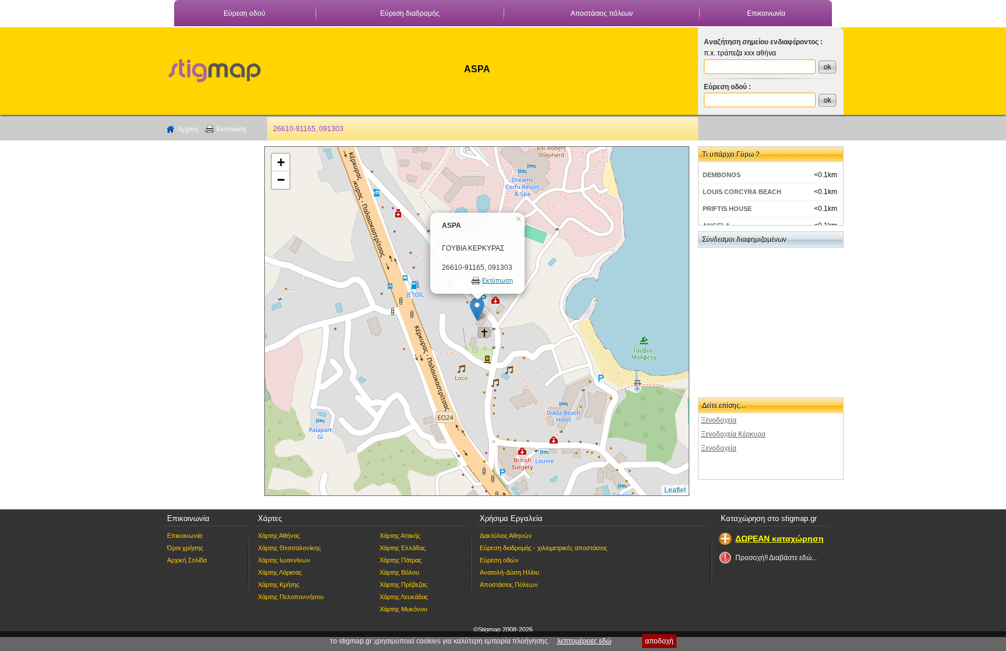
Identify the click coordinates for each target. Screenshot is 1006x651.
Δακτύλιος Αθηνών (506, 535)
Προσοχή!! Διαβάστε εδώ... (776, 558)
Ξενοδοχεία (718, 420)
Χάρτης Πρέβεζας (403, 584)
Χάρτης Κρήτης (278, 584)
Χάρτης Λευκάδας (404, 596)
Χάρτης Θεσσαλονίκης (289, 547)
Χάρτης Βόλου (399, 572)
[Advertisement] (209, 321)
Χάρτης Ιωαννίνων (284, 560)
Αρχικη (187, 129)
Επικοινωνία (766, 13)
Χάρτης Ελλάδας (403, 547)
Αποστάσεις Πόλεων (509, 584)
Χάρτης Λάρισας (280, 572)
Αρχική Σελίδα (187, 560)
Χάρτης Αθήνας (279, 535)
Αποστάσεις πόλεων (602, 13)
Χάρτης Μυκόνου (403, 609)
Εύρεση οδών (499, 560)
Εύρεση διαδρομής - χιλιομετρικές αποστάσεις (543, 547)
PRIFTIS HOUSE (727, 208)
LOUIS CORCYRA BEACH (742, 191)
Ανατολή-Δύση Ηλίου (509, 572)
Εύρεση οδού (244, 13)
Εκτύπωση (231, 129)
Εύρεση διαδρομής (410, 13)
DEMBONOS (722, 174)
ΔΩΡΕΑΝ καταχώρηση (779, 538)
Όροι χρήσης (185, 547)
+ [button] (281, 162)
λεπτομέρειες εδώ (584, 641)
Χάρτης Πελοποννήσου (291, 596)
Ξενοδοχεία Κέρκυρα (733, 434)
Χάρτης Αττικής (400, 535)
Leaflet (675, 490)
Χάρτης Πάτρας (400, 560)
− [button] (281, 180)
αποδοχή (659, 641)
